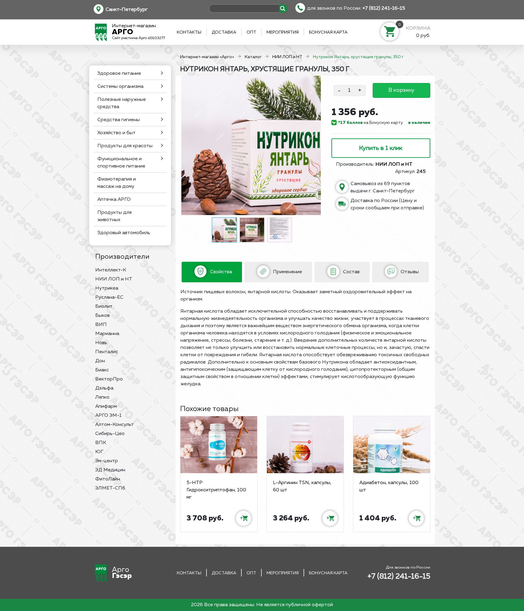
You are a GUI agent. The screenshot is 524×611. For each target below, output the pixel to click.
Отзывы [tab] (409, 272)
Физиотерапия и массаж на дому (116, 183)
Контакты (189, 32)
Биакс (102, 370)
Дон (100, 361)
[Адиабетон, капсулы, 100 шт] (391, 444)
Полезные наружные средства (121, 103)
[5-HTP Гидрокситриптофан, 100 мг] (218, 444)
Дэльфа (104, 388)
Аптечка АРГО (114, 199)
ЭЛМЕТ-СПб (110, 488)
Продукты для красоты (125, 146)
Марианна (107, 333)
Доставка (224, 32)
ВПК (100, 442)
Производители (122, 257)
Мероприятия (283, 32)
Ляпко (102, 397)
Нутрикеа (106, 288)
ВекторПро (109, 379)
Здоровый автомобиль (123, 233)
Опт (251, 32)
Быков (102, 315)
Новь (101, 342)
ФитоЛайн (107, 479)
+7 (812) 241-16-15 (383, 8)
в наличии (419, 123)
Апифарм (106, 406)
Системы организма (120, 86)
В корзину (401, 90)
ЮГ (99, 452)
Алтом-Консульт (114, 424)
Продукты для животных (114, 216)
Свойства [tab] (220, 272)
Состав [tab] (351, 272)
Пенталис (106, 352)
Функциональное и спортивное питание (121, 163)
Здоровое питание (119, 73)
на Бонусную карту (370, 123)
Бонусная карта (328, 32)
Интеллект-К (110, 270)
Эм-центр (106, 461)
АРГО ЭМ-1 (108, 415)
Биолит (104, 306)
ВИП (101, 324)
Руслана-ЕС (109, 297)
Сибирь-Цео (110, 433)
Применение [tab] (287, 272)
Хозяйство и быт (116, 133)
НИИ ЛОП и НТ (113, 279)
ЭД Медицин (110, 470)
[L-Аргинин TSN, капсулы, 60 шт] (305, 444)
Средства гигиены (118, 120)
